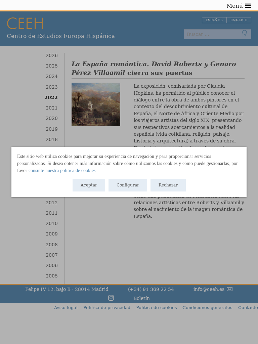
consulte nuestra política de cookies (62, 170)
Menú (234, 5)
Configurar (128, 185)
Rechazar (168, 185)
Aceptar (89, 185)
